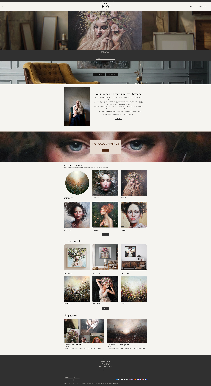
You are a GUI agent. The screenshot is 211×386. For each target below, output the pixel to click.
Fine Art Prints (112, 74)
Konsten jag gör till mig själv (118, 345)
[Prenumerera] (114, 58)
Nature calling (67, 303)
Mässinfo (105, 150)
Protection (94, 271)
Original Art (99, 74)
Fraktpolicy (110, 383)
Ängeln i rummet (124, 271)
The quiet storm (67, 229)
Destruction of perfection (69, 271)
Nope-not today (124, 229)
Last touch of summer (68, 197)
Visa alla (105, 234)
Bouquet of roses (96, 303)
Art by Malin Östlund (70, 383)
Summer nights (95, 197)
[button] (2, 6)
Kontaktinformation (90, 383)
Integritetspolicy (83, 383)
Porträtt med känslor (73, 345)
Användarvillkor (115, 383)
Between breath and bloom (98, 228)
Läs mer (118, 118)
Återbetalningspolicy (97, 383)
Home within (123, 197)
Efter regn (123, 303)
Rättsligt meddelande (104, 383)
